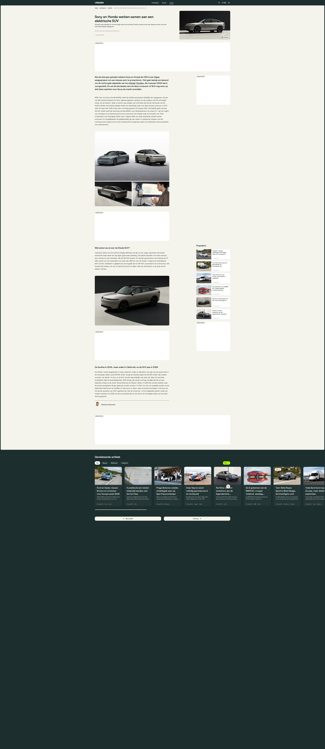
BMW (255, 504)
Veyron (200, 504)
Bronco (110, 504)
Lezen (171, 3)
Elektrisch (114, 463)
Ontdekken (155, 3)
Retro (259, 504)
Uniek (225, 504)
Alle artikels (129, 519)
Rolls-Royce (286, 504)
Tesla (314, 504)
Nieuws (104, 463)
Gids (135, 504)
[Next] (228, 486)
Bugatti (196, 504)
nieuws (110, 8)
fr (223, 3)
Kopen (164, 3)
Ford (106, 504)
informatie (103, 8)
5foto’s (226, 37)
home (96, 8)
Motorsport (166, 504)
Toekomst (124, 463)
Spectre (292, 504)
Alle (97, 463)
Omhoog (195, 519)
